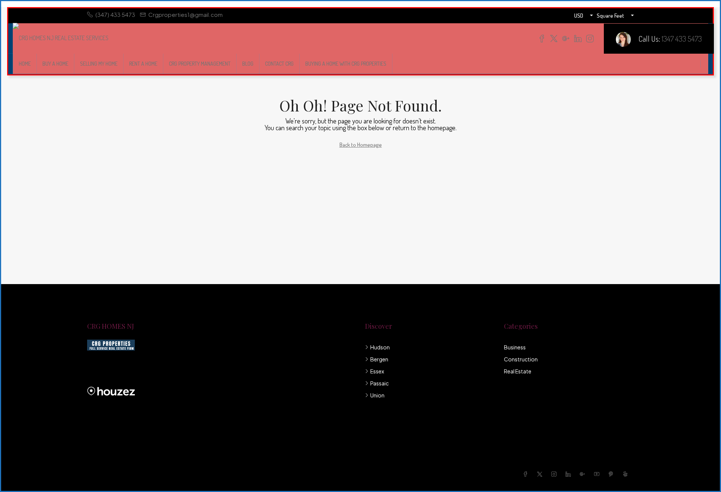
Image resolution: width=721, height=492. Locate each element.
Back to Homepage (360, 144)
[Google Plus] (584, 474)
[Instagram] (555, 474)
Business (515, 347)
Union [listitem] (377, 395)
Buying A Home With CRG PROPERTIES (345, 63)
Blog (247, 63)
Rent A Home (143, 63)
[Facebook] (527, 474)
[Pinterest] (612, 474)
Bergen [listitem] (379, 359)
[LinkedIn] (570, 474)
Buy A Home (55, 63)
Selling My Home (99, 63)
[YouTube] (598, 474)
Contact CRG (279, 63)
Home (25, 63)
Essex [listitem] (377, 371)
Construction (521, 359)
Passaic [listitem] (379, 383)
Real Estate (517, 371)
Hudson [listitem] (380, 347)
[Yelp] (627, 474)
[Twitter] (541, 474)
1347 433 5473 (682, 38)
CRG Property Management (200, 63)
